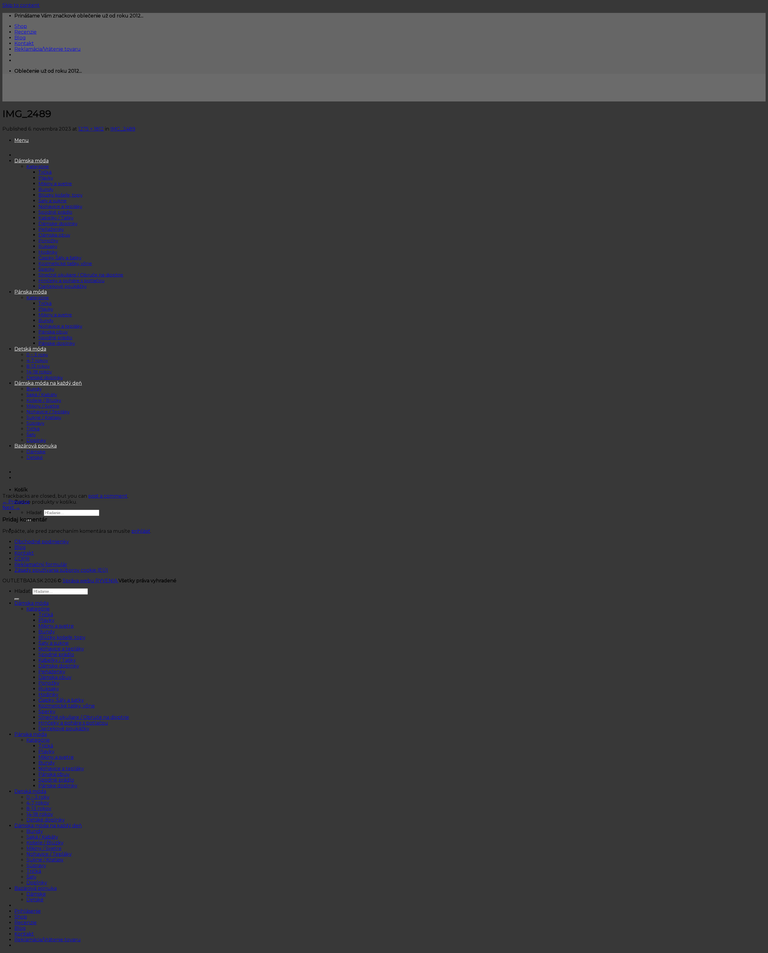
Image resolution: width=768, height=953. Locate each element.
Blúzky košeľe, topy (62, 637)
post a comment (108, 496)
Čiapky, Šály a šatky (61, 700)
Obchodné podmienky (41, 541)
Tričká (45, 614)
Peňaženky (51, 671)
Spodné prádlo (56, 654)
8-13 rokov (38, 808)
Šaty (31, 877)
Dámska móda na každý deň (48, 825)
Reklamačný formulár (40, 564)
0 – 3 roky (38, 797)
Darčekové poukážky (63, 728)
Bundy (46, 632)
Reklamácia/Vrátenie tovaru (47, 49)
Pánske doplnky (57, 786)
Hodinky (48, 694)
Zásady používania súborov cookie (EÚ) (61, 570)
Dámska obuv (54, 677)
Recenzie (25, 32)
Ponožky (48, 683)
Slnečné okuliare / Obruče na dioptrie (83, 717)
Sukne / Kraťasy (45, 860)
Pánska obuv (54, 774)
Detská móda (30, 791)
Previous (15, 502)
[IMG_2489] (129, 490)
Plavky (46, 620)
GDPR (21, 559)
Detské (35, 900)
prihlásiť (140, 531)
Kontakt (24, 43)
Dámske (36, 894)
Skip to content (21, 5)
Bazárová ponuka (35, 888)
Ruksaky (48, 689)
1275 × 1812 (91, 129)
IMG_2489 (122, 129)
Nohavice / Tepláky (49, 854)
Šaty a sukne (53, 643)
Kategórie (38, 609)
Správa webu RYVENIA (90, 581)
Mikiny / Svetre (44, 848)
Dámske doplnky (58, 666)
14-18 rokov (39, 814)
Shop (20, 26)
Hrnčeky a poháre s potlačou (73, 723)
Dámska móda (31, 603)
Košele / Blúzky (45, 843)
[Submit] (16, 599)
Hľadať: (34, 512)
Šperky (47, 711)
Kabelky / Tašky (57, 660)
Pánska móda (30, 734)
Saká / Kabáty (42, 837)
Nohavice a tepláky (61, 649)
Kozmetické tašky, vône (66, 706)
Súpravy (36, 865)
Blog (20, 38)
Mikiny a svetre (56, 626)
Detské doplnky (45, 820)
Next (11, 507)
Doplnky (36, 882)
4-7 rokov (37, 803)
